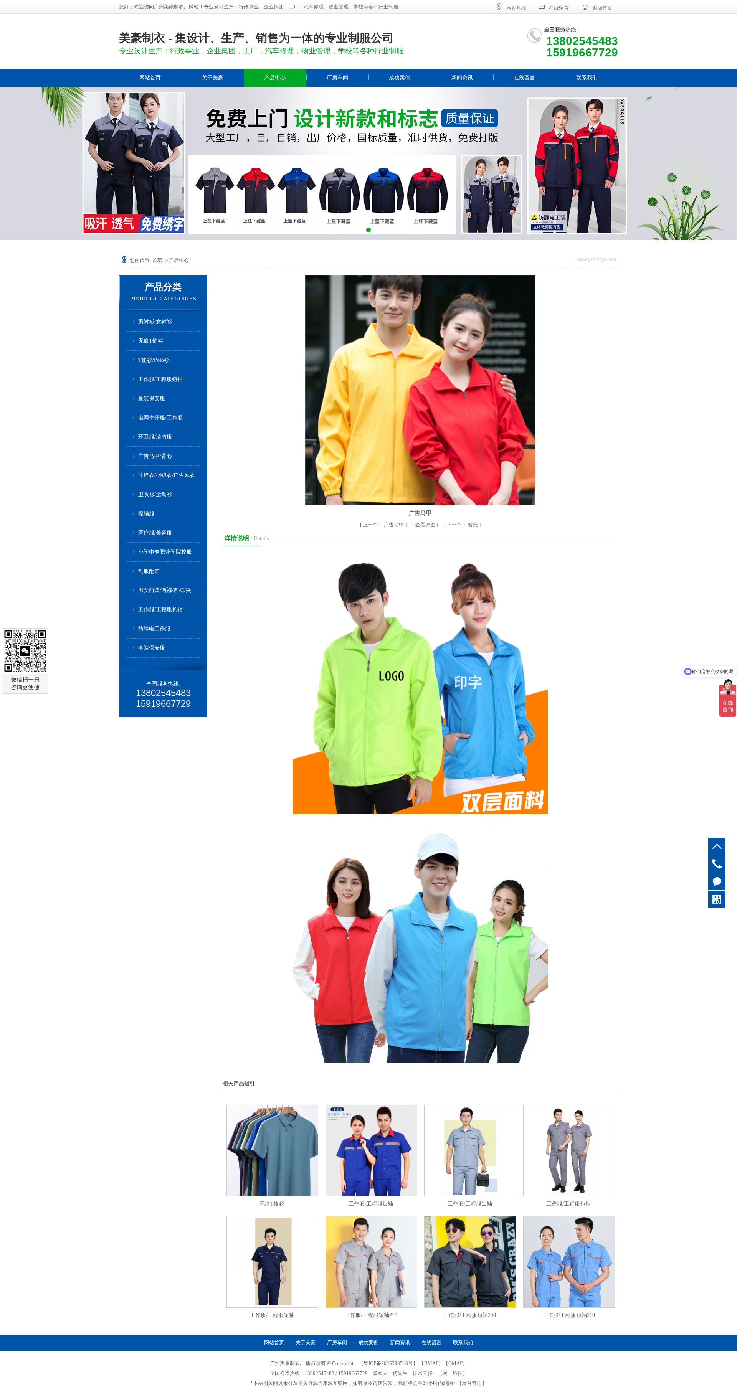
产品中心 (275, 78)
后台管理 (472, 1383)
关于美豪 (212, 78)
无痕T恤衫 (150, 341)
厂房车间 (337, 78)
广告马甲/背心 (155, 456)
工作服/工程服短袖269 (568, 1315)
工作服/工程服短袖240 (469, 1315)
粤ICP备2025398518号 (388, 1363)
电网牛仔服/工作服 (160, 418)
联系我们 (587, 78)
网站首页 (150, 78)
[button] (361, 230)
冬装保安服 (151, 648)
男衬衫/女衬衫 (155, 322)
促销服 (146, 513)
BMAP (431, 1363)
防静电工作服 (154, 629)
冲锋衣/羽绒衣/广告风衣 (166, 475)
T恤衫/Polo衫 (153, 360)
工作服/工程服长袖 (160, 609)
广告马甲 (384, 525)
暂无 (463, 525)
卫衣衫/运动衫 (155, 494)
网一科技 (453, 1373)
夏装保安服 (151, 398)
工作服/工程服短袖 (160, 379)
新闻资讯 (462, 78)
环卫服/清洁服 (155, 437)
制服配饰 (149, 571)
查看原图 (425, 525)
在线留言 (524, 78)
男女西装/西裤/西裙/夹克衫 (169, 590)
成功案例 (399, 78)
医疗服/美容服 (155, 533)
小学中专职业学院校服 (165, 552)
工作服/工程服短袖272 (371, 1315)
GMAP (455, 1363)
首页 (157, 260)
